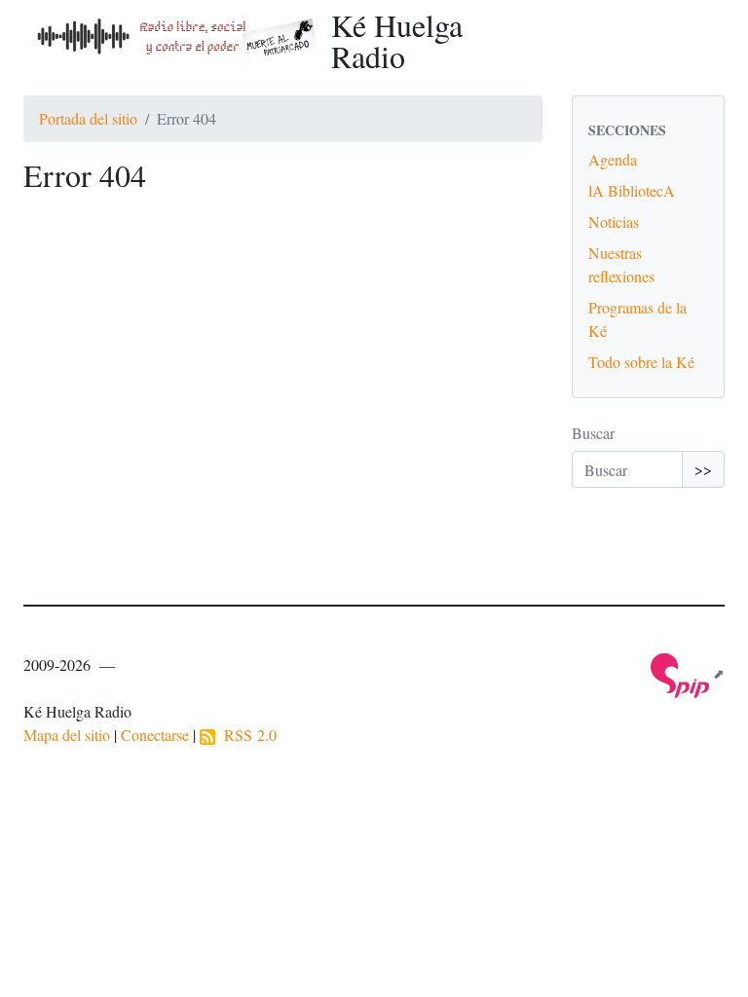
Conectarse (155, 734)
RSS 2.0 (246, 734)
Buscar (593, 433)
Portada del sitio (88, 118)
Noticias (613, 221)
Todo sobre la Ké (641, 361)
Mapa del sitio (66, 734)
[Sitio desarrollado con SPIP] (688, 673)
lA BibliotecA (631, 190)
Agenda (612, 159)
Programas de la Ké (637, 319)
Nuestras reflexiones (621, 264)
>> (703, 469)
